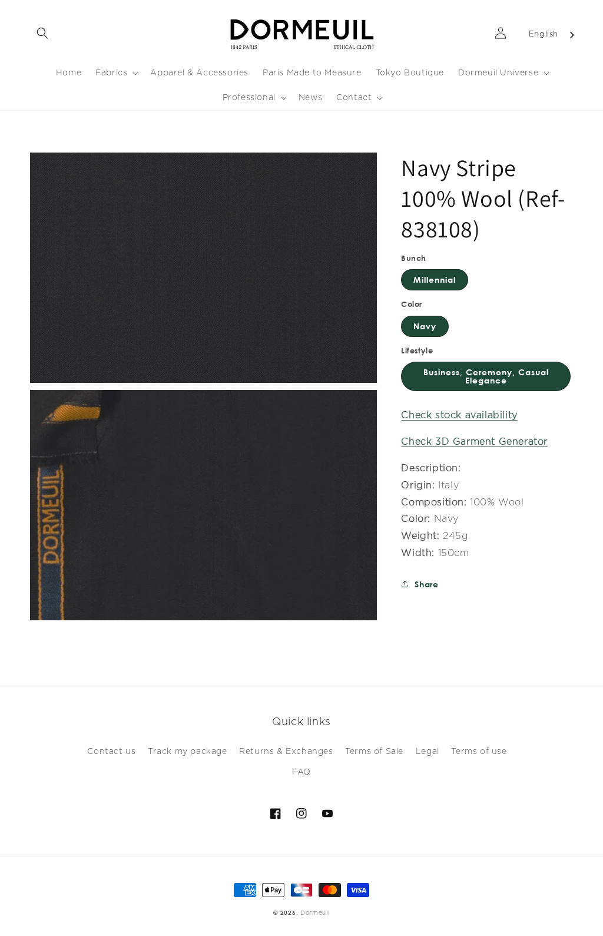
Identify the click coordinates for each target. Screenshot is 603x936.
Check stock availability (459, 415)
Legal (427, 752)
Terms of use (478, 752)
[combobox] (552, 35)
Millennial (434, 279)
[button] (42, 33)
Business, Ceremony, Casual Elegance (486, 376)
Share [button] (426, 584)
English (543, 34)
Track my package (187, 752)
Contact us (111, 752)
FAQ (301, 772)
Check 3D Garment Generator (474, 441)
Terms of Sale (374, 752)
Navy (424, 326)
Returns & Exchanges (286, 752)
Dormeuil (315, 913)
